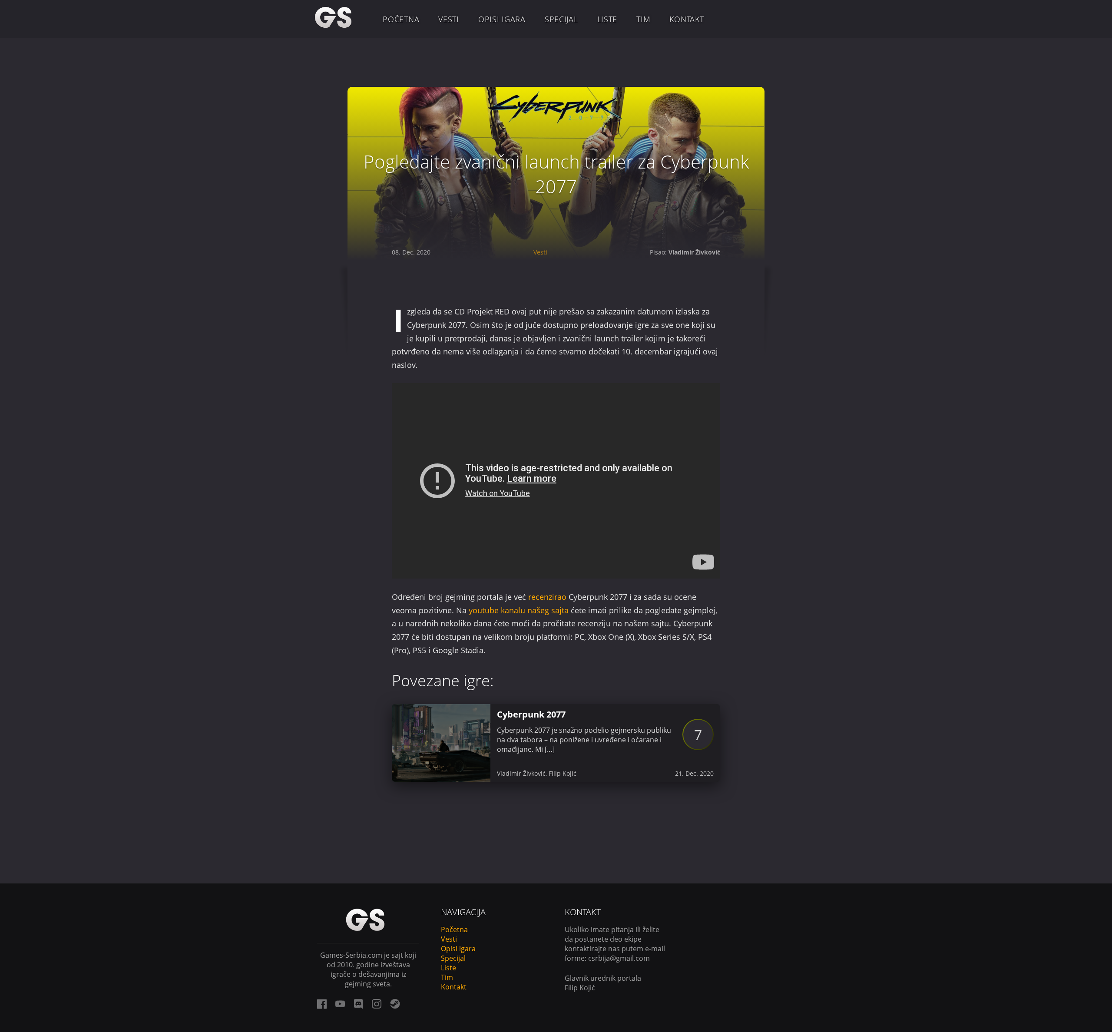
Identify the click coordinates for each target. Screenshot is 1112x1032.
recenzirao (547, 597)
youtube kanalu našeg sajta (519, 610)
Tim (643, 19)
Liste (607, 19)
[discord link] (358, 1004)
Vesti (448, 19)
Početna (401, 19)
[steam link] (395, 1004)
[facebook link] (322, 1004)
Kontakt (686, 19)
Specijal (561, 19)
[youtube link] (340, 1004)
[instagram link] (376, 1004)
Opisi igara (502, 19)
